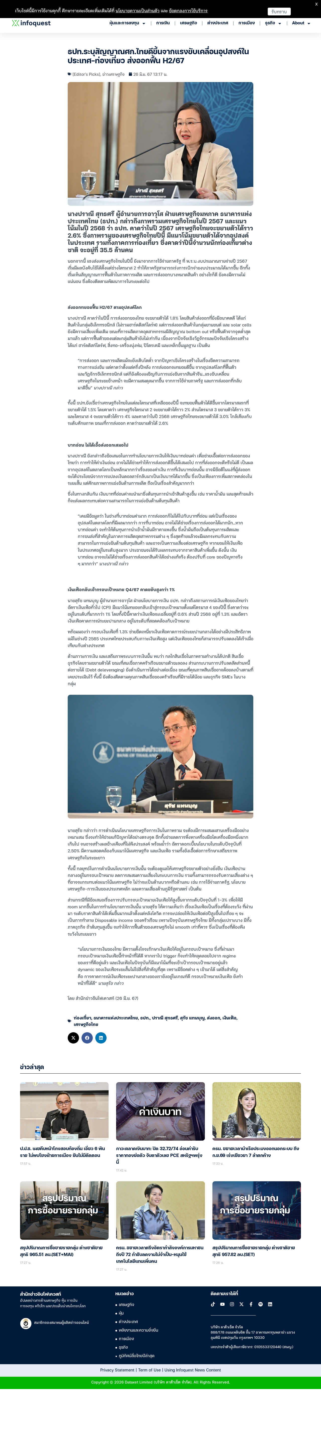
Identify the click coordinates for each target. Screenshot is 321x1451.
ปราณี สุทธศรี (165, 1017)
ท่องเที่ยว (82, 1017)
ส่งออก (213, 1017)
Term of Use (149, 1369)
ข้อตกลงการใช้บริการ (188, 10)
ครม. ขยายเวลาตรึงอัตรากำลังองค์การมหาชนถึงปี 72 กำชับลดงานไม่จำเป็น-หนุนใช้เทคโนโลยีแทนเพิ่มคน (159, 1255)
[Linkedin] (270, 1304)
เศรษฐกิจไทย (86, 1024)
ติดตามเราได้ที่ (224, 1294)
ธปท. (145, 1017)
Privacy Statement (117, 1369)
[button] (73, 1038)
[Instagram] (232, 1304)
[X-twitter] (241, 1304)
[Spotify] (260, 1304)
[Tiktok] (213, 1304)
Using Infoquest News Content (193, 1369)
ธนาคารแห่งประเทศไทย (116, 1017)
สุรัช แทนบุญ (192, 1017)
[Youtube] (222, 1304)
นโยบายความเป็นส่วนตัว (137, 10)
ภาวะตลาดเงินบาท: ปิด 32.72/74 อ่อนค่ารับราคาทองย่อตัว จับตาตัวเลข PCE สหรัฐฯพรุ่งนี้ (159, 1155)
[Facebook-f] (251, 1304)
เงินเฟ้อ (229, 1017)
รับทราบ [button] (279, 11)
